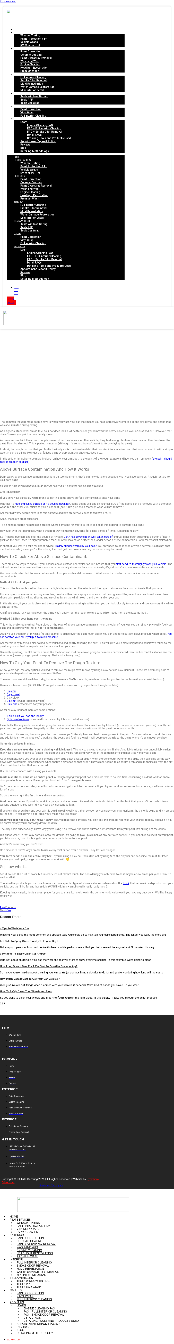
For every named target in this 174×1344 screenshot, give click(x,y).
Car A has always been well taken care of (88, 536)
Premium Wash (29, 71)
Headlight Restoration (34, 67)
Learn (23, 122)
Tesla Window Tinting (34, 96)
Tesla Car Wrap (29, 103)
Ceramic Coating (31, 54)
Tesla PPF (26, 99)
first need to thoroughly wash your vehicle (141, 564)
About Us (20, 119)
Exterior (20, 48)
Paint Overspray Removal (36, 58)
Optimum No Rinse (18, 719)
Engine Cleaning (30, 64)
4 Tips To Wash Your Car (14, 928)
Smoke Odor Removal (33, 80)
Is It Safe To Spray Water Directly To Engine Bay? (29, 941)
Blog (23, 147)
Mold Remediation (31, 83)
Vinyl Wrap (26, 112)
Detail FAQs (34, 135)
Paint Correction (30, 51)
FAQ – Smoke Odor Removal (44, 131)
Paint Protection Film (33, 38)
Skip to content (8, 1)
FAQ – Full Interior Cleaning (44, 128)
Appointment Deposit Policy (38, 141)
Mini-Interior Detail (32, 90)
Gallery (20, 106)
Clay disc (12, 704)
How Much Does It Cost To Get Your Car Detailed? (30, 978)
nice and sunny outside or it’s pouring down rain (42, 503)
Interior (20, 74)
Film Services (23, 32)
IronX (126, 883)
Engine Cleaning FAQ (40, 125)
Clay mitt (12, 700)
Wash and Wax (29, 61)
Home (18, 29)
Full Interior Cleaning (33, 77)
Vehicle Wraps (29, 42)
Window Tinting (30, 35)
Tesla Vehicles (23, 93)
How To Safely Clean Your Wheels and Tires (26, 991)
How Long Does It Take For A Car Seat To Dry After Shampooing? (38, 966)
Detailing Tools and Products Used (49, 138)
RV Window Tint (30, 45)
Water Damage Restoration (37, 87)
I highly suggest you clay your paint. (75, 546)
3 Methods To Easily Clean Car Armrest (23, 953)
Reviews (25, 144)
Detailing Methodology (34, 151)
